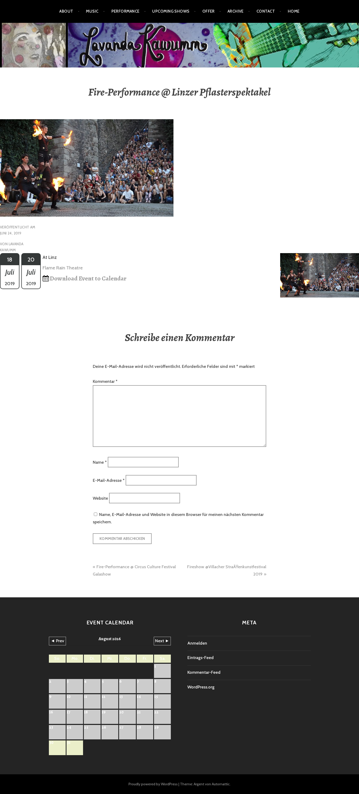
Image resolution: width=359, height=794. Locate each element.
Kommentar (105, 381)
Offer (208, 11)
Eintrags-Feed (200, 657)
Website (100, 498)
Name (100, 462)
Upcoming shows (170, 11)
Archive (236, 11)
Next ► (162, 640)
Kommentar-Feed (203, 672)
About (66, 11)
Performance (125, 11)
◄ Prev (57, 640)
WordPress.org (200, 687)
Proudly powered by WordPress (153, 784)
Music (92, 11)
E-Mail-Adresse (109, 480)
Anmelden (197, 643)
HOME (294, 11)
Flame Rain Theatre (63, 268)
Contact (266, 11)
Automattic (221, 784)
